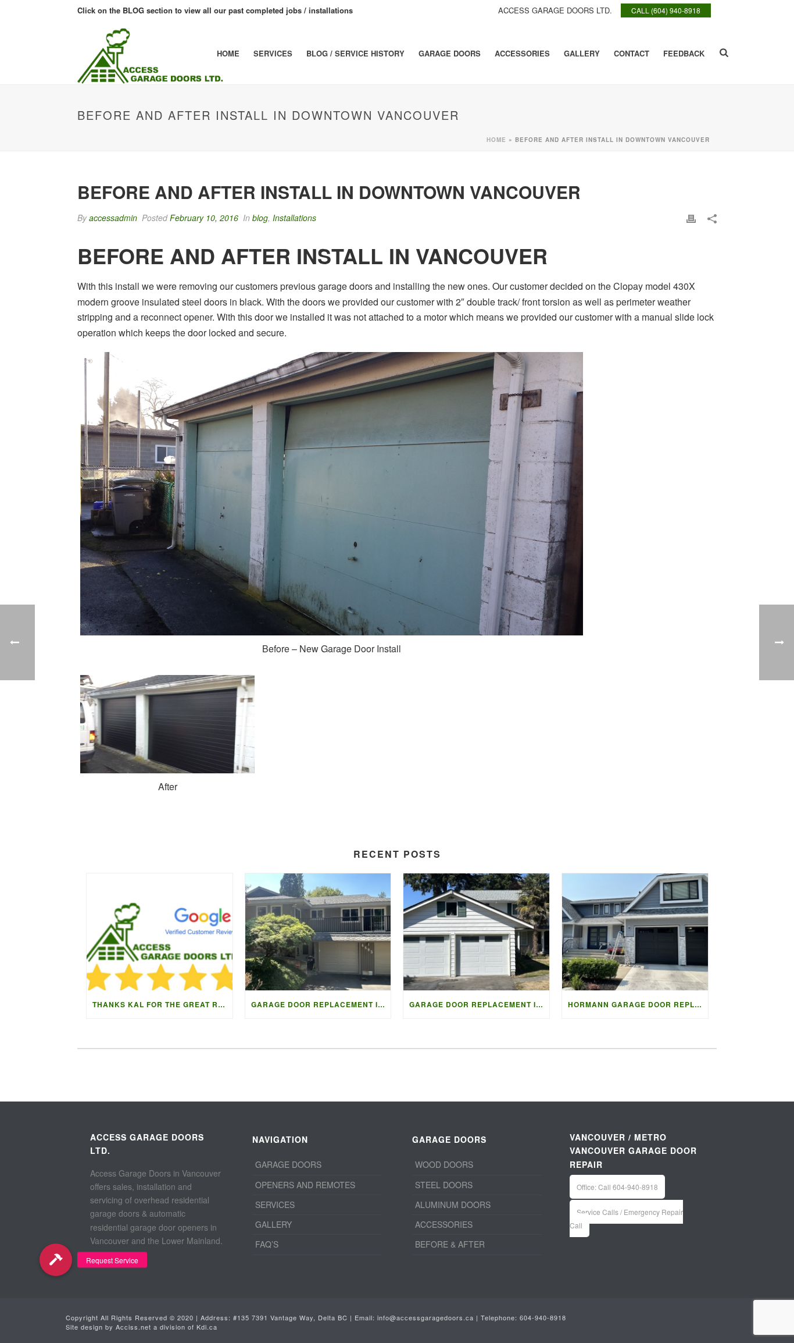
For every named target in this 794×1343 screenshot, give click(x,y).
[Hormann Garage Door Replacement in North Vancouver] (635, 931)
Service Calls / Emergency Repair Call (626, 1218)
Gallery (582, 53)
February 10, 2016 (204, 217)
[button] (56, 1259)
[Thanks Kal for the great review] (160, 931)
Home (228, 53)
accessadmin (113, 217)
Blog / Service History (355, 53)
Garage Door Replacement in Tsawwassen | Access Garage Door (479, 1004)
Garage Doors (450, 53)
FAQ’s (266, 1244)
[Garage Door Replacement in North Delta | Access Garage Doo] (318, 931)
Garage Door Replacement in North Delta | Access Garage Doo (321, 1004)
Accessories (522, 53)
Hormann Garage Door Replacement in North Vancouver (638, 1004)
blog (260, 217)
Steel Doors (444, 1185)
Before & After (450, 1244)
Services (272, 53)
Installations (294, 217)
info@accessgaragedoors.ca (425, 1317)
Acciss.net (133, 1326)
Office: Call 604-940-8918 (617, 1187)
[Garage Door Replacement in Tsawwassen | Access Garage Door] (476, 931)
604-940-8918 (543, 1317)
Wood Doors (444, 1164)
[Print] (691, 218)
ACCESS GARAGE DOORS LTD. (555, 10)
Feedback (683, 53)
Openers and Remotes (305, 1185)
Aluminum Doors (453, 1204)
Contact (631, 53)
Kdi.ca (206, 1326)
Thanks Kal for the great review (162, 1004)
